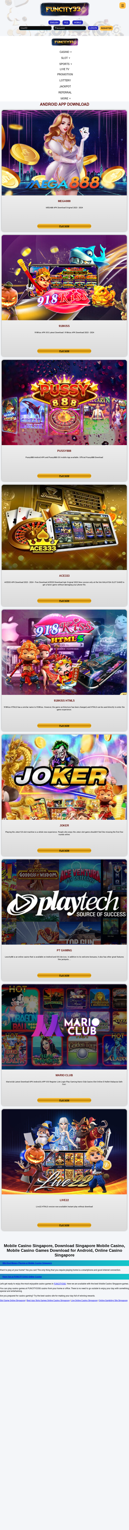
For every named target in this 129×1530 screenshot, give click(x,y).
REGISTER (106, 28)
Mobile (77, 22)
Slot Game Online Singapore (12, 1300)
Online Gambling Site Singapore (113, 1300)
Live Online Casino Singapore (84, 1300)
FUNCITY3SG (60, 1283)
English (54, 22)
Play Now (64, 226)
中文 (66, 22)
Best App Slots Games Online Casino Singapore (48, 1300)
